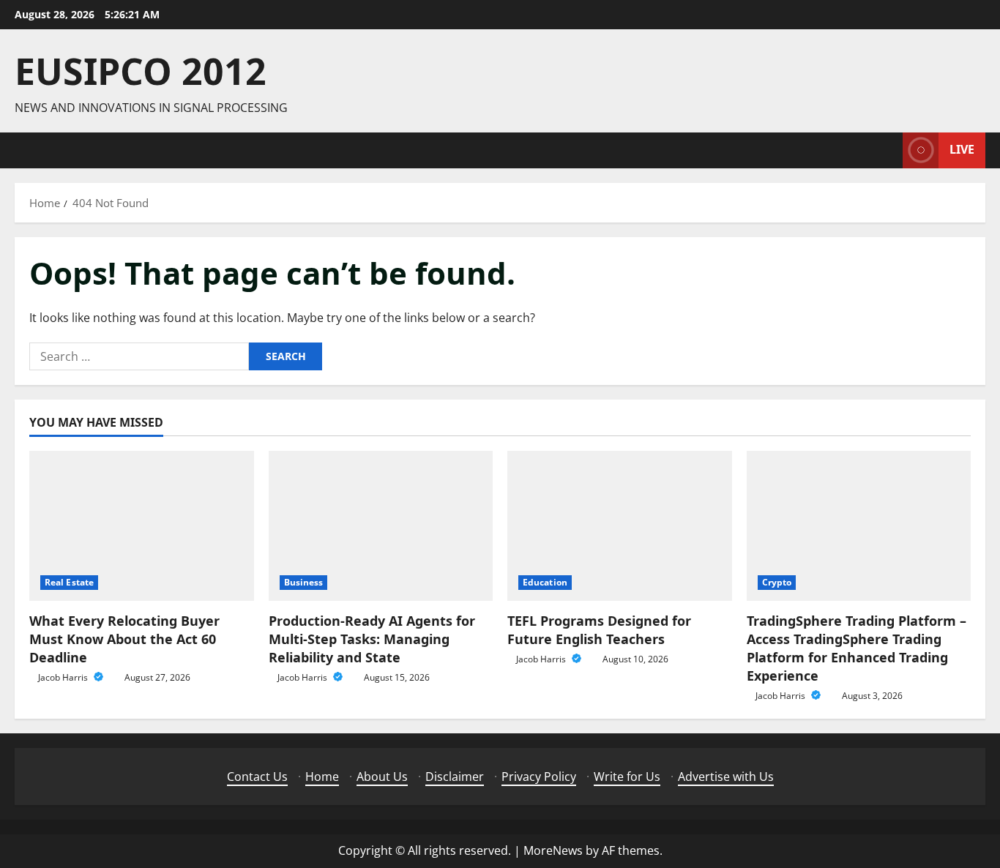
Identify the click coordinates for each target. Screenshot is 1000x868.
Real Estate (69, 582)
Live (961, 149)
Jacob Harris (64, 677)
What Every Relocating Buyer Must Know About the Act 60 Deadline (124, 639)
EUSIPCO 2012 (140, 71)
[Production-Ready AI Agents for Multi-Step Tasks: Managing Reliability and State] (381, 525)
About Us (382, 776)
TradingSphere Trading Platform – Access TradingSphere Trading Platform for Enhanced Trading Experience (856, 648)
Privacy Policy (538, 776)
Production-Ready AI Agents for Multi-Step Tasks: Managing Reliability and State (372, 639)
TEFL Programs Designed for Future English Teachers (599, 630)
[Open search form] (887, 150)
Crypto (777, 582)
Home (322, 776)
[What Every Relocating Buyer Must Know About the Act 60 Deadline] (141, 525)
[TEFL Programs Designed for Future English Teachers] (619, 525)
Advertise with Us (726, 776)
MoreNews (553, 850)
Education (545, 582)
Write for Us (627, 776)
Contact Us (257, 776)
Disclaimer (454, 776)
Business (304, 582)
